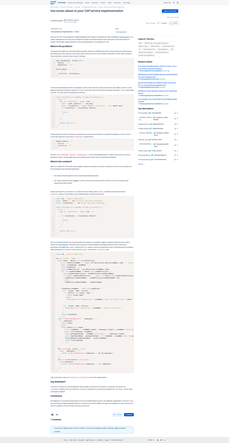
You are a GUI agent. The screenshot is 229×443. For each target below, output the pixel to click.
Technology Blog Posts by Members (150, 70)
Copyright (81, 440)
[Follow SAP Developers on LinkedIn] (164, 440)
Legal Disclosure (90, 440)
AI (139, 49)
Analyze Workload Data (149, 49)
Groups (87, 2)
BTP (172, 49)
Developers (94, 2)
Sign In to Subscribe (170, 11)
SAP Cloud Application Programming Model (62, 31)
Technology (77, 7)
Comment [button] (129, 414)
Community (61, 2)
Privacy (66, 440)
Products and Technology (75, 2)
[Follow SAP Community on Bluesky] (158, 440)
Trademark (100, 440)
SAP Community (54, 7)
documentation (124, 37)
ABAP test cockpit (143, 46)
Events (110, 2)
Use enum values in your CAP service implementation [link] (111, 7)
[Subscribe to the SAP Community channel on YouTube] (161, 440)
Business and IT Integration (145, 52)
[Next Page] (159, 57)
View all (140, 164)
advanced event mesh (167, 46)
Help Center (117, 2)
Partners (103, 2)
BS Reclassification (162, 49)
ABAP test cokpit (155, 46)
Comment (57, 431)
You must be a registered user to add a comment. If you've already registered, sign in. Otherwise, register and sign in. (90, 428)
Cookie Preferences (117, 440)
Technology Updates (121, 32)
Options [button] (163, 14)
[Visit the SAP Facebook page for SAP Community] (154, 440)
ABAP (140, 43)
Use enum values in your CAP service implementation (86, 10)
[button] (170, 23)
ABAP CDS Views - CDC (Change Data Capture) (156, 43)
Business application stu (162, 52)
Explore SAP (167, 2)
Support (107, 440)
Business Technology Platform (146, 55)
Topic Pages (126, 2)
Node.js (77, 31)
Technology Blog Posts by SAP (89, 7)
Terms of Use (73, 440)
